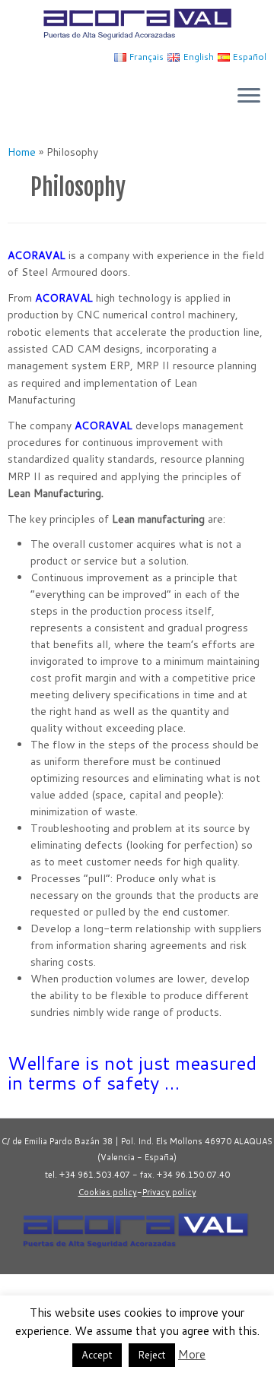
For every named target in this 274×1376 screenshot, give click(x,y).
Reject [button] (152, 1355)
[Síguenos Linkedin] (57, 1291)
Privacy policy (169, 1192)
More (192, 1354)
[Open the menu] (248, 97)
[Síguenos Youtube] (40, 1291)
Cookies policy (107, 1192)
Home (22, 152)
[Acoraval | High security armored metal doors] (137, 24)
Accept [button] (97, 1355)
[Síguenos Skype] (73, 1291)
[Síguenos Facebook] (23, 1291)
